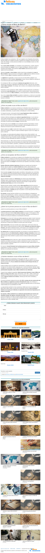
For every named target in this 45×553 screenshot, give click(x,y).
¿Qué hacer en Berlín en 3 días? (9, 392)
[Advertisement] (20, 13)
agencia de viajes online (23, 101)
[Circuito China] (10, 357)
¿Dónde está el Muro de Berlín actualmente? (29, 466)
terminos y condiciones (10, 374)
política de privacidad (19, 374)
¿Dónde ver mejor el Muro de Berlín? (10, 511)
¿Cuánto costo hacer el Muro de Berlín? (10, 495)
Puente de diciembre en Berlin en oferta (27, 338)
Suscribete (37, 372)
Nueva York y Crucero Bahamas (26, 363)
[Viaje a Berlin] (10, 334)
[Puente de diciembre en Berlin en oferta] (30, 333)
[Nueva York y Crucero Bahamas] (30, 360)
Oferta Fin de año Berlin (4, 350)
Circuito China (3, 363)
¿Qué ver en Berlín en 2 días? (28, 541)
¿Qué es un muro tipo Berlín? (28, 481)
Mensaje (4, 313)
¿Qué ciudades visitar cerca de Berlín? (30, 422)
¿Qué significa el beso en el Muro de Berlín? (30, 496)
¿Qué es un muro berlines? (8, 406)
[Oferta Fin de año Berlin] (10, 348)
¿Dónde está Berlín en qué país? (9, 541)
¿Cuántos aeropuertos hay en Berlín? (30, 436)
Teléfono (4, 309)
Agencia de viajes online (5, 548)
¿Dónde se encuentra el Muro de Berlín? (9, 437)
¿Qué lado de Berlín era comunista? (30, 451)
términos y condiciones (23, 321)
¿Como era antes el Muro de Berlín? (10, 422)
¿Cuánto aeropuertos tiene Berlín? (29, 511)
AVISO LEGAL (12, 548)
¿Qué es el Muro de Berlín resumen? (30, 392)
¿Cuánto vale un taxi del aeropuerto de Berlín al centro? (30, 526)
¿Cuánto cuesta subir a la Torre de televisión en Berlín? (9, 466)
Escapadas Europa (24, 350)
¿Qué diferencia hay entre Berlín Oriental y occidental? (9, 526)
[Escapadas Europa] (30, 345)
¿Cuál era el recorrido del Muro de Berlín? (29, 407)
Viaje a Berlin (3, 338)
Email (5, 305)
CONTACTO (18, 548)
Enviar (20, 324)
